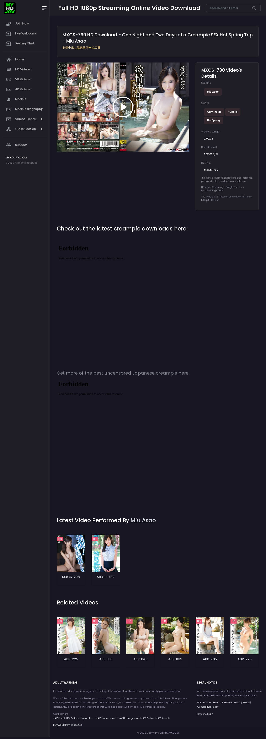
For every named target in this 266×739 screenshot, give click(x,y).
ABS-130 (105, 659)
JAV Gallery (72, 718)
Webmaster (204, 702)
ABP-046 (140, 659)
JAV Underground (128, 718)
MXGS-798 (71, 577)
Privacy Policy (242, 702)
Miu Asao (213, 91)
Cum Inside (214, 112)
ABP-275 (245, 659)
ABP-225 (71, 659)
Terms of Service (222, 702)
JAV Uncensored (106, 718)
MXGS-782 (106, 577)
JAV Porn (58, 718)
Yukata (232, 112)
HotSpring (213, 120)
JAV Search (163, 718)
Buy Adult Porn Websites (67, 725)
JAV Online (147, 718)
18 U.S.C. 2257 (205, 714)
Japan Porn (87, 718)
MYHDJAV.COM (169, 732)
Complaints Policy (207, 706)
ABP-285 (210, 659)
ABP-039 (175, 659)
